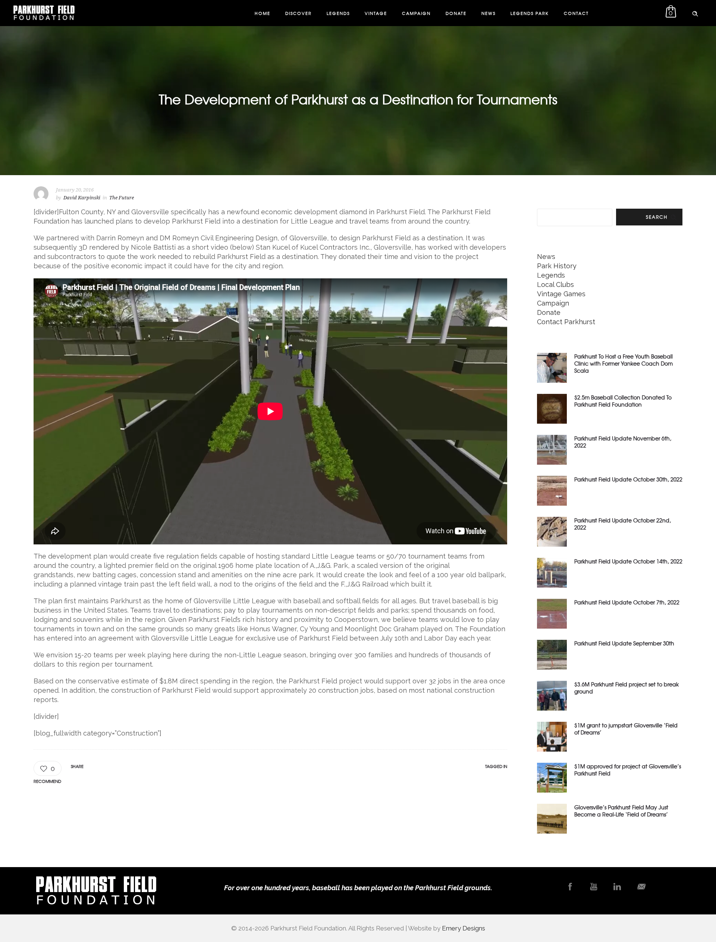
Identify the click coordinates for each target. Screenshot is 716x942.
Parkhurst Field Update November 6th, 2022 (622, 441)
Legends (338, 13)
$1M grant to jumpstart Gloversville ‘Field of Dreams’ (626, 728)
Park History (557, 266)
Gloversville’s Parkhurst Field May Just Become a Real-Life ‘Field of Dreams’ (621, 810)
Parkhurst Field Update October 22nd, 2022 (622, 523)
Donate (456, 13)
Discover (298, 13)
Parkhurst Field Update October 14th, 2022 (628, 561)
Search (657, 217)
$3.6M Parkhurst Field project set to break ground (626, 687)
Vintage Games (561, 294)
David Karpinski (81, 197)
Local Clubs (555, 284)
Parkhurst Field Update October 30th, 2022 (628, 479)
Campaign (416, 13)
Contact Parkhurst (566, 322)
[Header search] (695, 12)
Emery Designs (463, 928)
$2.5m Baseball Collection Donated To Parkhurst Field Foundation (623, 400)
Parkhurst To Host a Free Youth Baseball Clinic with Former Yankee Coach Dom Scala (623, 363)
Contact (576, 13)
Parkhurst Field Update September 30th (624, 643)
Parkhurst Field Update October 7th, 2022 (626, 602)
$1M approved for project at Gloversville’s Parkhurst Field (627, 769)
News (488, 13)
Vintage (376, 13)
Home (262, 13)
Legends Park (530, 13)
